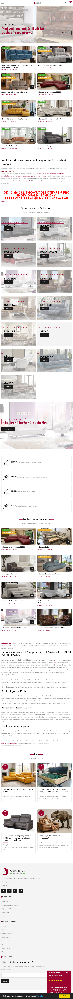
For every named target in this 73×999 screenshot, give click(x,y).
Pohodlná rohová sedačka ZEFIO (49, 92)
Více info (39, 996)
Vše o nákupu (5, 937)
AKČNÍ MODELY (6, 901)
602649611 (5, 885)
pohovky (34, 176)
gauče (39, 176)
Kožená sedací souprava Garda (48, 574)
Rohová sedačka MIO (45, 547)
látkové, (15, 176)
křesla (44, 176)
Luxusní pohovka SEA (9, 574)
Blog (2, 930)
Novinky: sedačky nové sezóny (10, 905)
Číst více (3, 201)
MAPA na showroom (55, 980)
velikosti (36, 181)
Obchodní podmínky (7, 933)
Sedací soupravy (6, 643)
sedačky (65, 32)
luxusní (62, 173)
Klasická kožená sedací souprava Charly (51, 628)
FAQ (2, 944)
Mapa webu (4, 952)
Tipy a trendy (5, 912)
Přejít (32, 60)
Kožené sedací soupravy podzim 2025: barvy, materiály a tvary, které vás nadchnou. (17, 838)
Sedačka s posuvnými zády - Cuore (49, 65)
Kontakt (3, 926)
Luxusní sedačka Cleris (9, 146)
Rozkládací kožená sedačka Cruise (13, 628)
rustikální (4, 176)
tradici (55, 662)
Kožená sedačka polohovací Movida (14, 601)
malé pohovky (14, 743)
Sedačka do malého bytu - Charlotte (14, 92)
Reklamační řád (5, 941)
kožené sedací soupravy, (25, 176)
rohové (44, 173)
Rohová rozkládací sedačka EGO (49, 119)
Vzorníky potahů (6, 948)
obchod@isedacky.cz (8, 882)
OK (64, 996)
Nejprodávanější (6, 909)
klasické (9, 176)
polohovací (56, 173)
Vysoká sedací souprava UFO (47, 146)
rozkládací (50, 173)
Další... (3, 916)
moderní (39, 173)
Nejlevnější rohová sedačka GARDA (14, 119)
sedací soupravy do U (24, 181)
